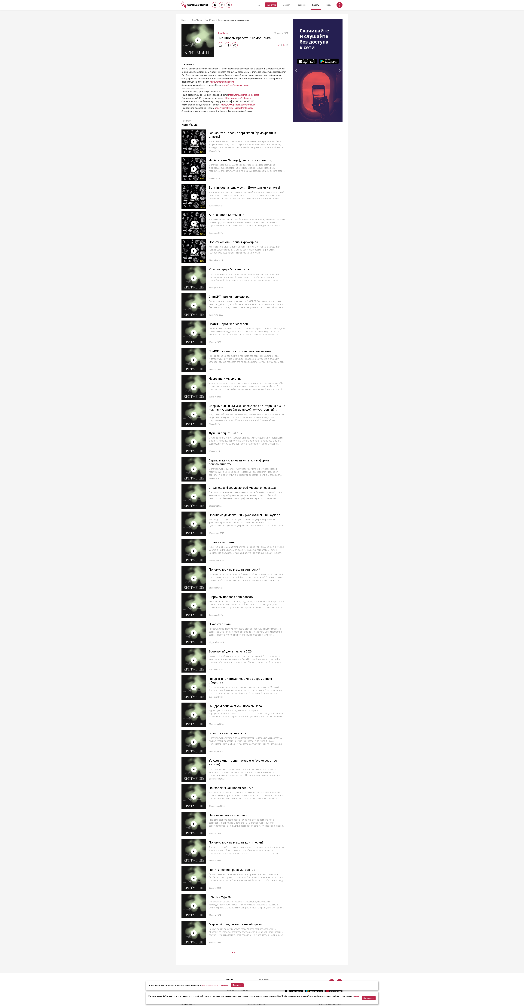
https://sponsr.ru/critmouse (238, 98)
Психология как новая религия (231, 788)
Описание (186, 64)
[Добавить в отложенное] (227, 45)
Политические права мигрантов (232, 869)
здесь (356, 996)
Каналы (315, 5)
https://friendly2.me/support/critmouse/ (234, 108)
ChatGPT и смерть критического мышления (240, 351)
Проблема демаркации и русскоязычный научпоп (244, 515)
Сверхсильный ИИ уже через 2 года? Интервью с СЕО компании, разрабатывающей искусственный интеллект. (247, 409)
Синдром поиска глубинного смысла (235, 706)
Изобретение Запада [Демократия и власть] (240, 160)
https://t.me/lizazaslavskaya (235, 85)
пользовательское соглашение (214, 985)
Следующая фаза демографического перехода (242, 487)
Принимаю (237, 985)
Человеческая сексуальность (230, 815)
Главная (286, 5)
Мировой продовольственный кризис (236, 924)
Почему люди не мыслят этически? (234, 569)
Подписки (301, 5)
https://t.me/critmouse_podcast (243, 95)
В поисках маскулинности (227, 733)
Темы (328, 5)
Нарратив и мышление (225, 378)
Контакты (264, 979)
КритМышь (197, 20)
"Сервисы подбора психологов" (231, 597)
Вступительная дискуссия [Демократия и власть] (244, 187)
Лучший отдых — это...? (225, 433)
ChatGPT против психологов (229, 296)
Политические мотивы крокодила (233, 242)
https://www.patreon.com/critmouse (238, 104)
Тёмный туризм (220, 897)
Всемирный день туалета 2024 (230, 651)
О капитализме (220, 624)
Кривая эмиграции (222, 542)
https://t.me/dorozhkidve (222, 82)
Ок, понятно (368, 998)
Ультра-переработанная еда (229, 269)
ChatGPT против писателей (228, 324)
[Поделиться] (235, 45)
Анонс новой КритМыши (226, 215)
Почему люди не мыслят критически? (236, 842)
